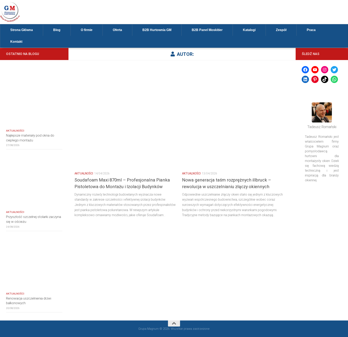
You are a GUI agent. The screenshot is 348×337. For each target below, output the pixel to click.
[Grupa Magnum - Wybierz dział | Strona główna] (10, 12)
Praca (311, 30)
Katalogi (249, 30)
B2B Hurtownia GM (156, 30)
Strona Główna (21, 30)
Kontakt (16, 41)
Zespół (281, 30)
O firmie (86, 30)
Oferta (117, 30)
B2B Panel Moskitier (207, 30)
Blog (56, 30)
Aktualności (84, 173)
